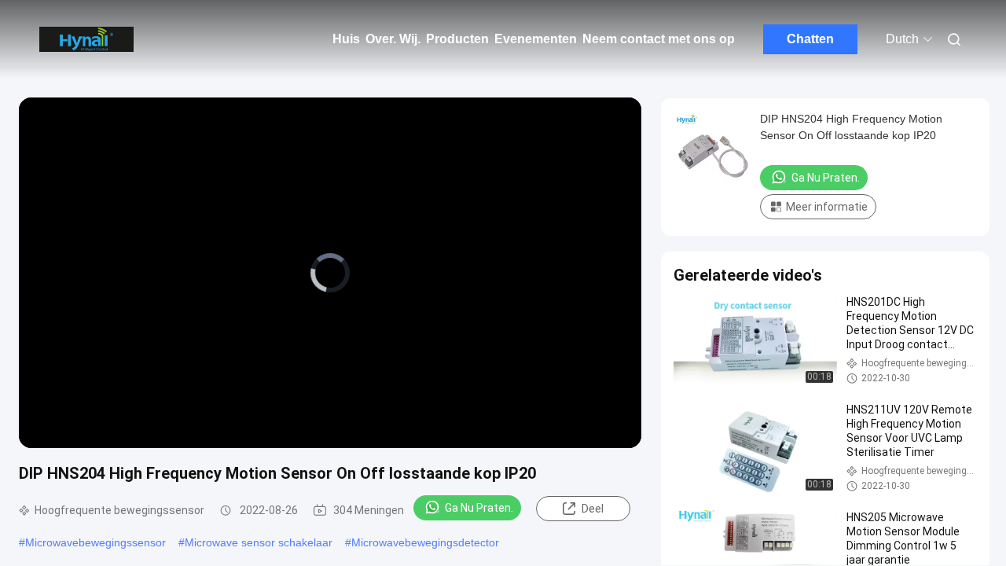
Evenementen (535, 39)
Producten (457, 39)
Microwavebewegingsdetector (425, 542)
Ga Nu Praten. (479, 508)
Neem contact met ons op (658, 39)
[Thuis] (86, 39)
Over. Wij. (392, 39)
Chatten (810, 39)
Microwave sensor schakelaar (258, 542)
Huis (346, 39)
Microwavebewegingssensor (95, 542)
